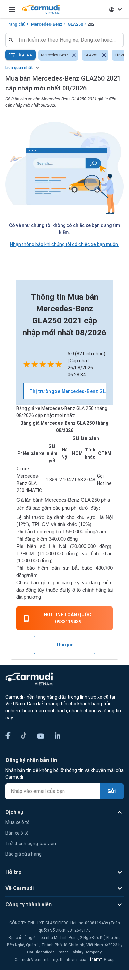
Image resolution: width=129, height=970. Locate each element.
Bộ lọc (25, 54)
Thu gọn (65, 644)
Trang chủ (15, 24)
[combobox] (67, 40)
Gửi (112, 791)
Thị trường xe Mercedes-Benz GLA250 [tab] (73, 391)
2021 (92, 24)
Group (100, 959)
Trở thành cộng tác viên (30, 843)
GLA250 (75, 24)
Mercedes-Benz (46, 24)
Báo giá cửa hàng (23, 854)
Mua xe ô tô (17, 822)
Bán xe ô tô (17, 833)
